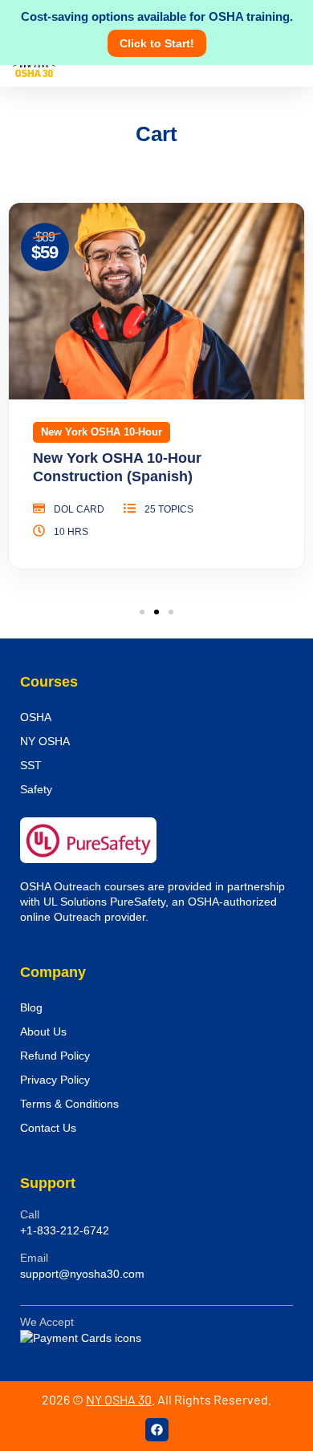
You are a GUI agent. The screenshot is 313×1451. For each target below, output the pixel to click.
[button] (142, 612)
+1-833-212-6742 (64, 1230)
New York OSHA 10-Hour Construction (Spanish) (117, 467)
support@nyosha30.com (82, 1273)
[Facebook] (157, 1429)
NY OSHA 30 (119, 1399)
